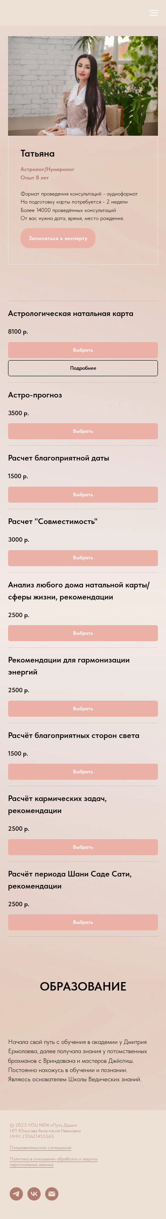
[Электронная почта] (51, 1198)
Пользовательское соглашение (40, 1147)
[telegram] (16, 1198)
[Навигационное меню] (153, 13)
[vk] (34, 1198)
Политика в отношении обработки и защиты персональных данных (54, 1161)
